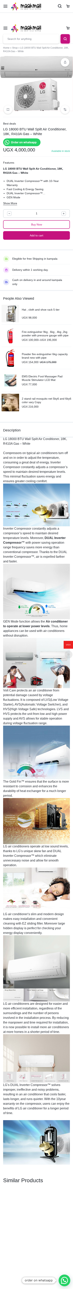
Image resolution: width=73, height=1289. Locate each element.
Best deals (9, 123)
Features (8, 162)
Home (6, 47)
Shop (15, 47)
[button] (65, 109)
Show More (10, 203)
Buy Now (36, 224)
